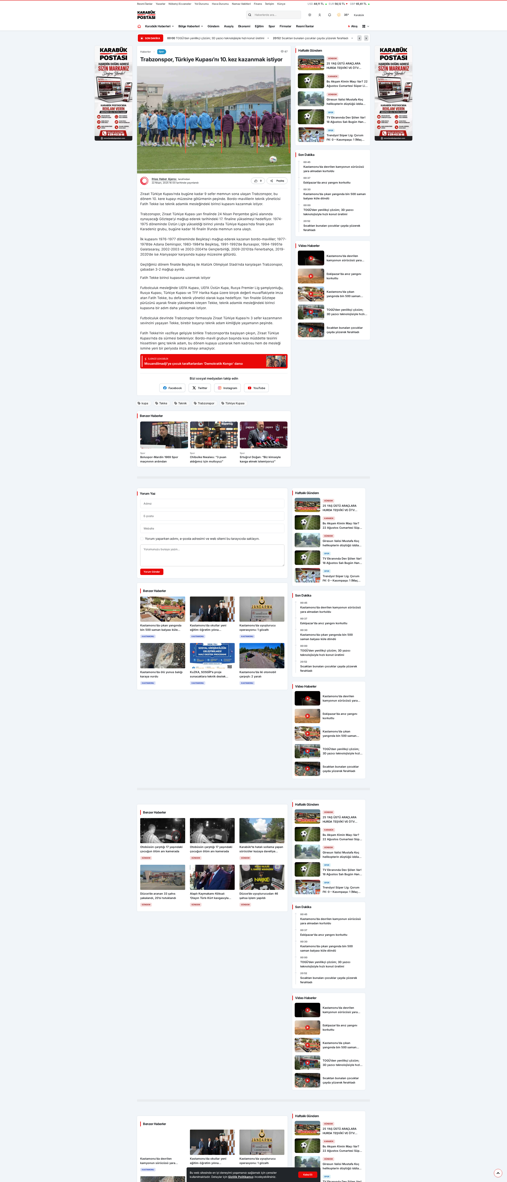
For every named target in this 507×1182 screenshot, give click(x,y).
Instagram (230, 388)
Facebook (175, 388)
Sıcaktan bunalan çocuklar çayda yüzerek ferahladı (209, 38)
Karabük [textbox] (359, 15)
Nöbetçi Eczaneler (180, 3)
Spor (272, 26)
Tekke (163, 403)
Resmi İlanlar (144, 3)
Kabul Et (307, 1174)
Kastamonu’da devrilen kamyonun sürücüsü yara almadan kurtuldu (333, 169)
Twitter (202, 388)
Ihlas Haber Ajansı (164, 179)
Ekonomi (244, 26)
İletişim (269, 3)
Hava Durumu (220, 3)
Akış (354, 26)
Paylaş (280, 180)
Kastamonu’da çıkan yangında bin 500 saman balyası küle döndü (334, 196)
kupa (145, 403)
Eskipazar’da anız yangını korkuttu (327, 182)
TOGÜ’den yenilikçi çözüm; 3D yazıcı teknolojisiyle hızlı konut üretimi (328, 212)
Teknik (182, 403)
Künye (281, 3)
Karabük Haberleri (158, 26)
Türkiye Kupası (234, 403)
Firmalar (285, 26)
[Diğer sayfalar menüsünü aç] (365, 26)
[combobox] (364, 15)
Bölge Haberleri (189, 26)
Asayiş (228, 26)
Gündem (213, 26)
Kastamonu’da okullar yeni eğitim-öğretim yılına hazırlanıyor (298, 38)
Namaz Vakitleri (241, 3)
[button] (320, 15)
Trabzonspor (206, 403)
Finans (258, 3)
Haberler (145, 51)
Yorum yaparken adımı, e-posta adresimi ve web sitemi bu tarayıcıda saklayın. (202, 539)
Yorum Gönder (152, 571)
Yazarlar (160, 3)
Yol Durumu (201, 3)
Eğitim (259, 26)
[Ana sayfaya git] (139, 26)
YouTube (259, 388)
